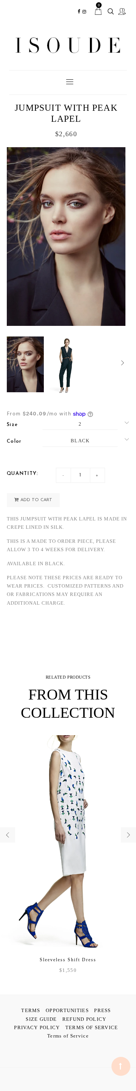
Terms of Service (68, 1036)
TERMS (30, 1010)
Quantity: (23, 473)
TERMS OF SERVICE (91, 1027)
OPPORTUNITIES (67, 1010)
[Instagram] (84, 11)
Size (12, 424)
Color (14, 441)
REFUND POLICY (84, 1019)
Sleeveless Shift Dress (68, 959)
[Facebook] (79, 11)
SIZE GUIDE (41, 1019)
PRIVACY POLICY (37, 1027)
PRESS (102, 1010)
